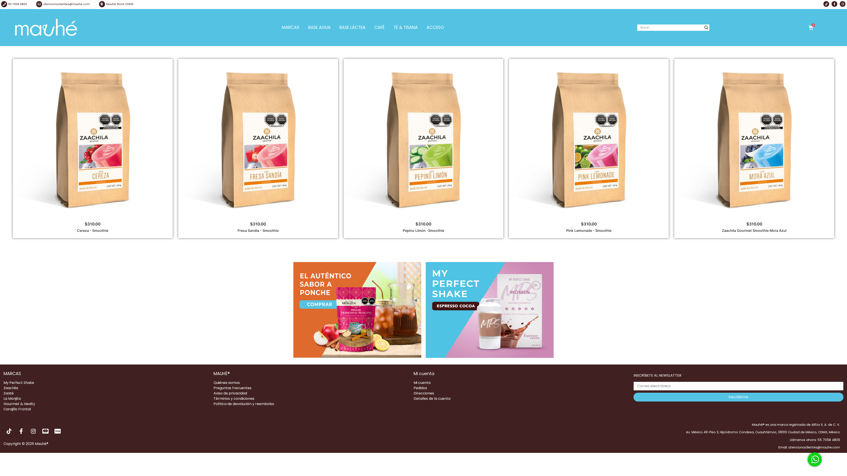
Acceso (435, 27)
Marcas (290, 27)
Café (379, 27)
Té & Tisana (406, 27)
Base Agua (319, 27)
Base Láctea (352, 27)
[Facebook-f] (834, 4)
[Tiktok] (826, 4)
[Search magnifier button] (706, 27)
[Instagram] (842, 4)
